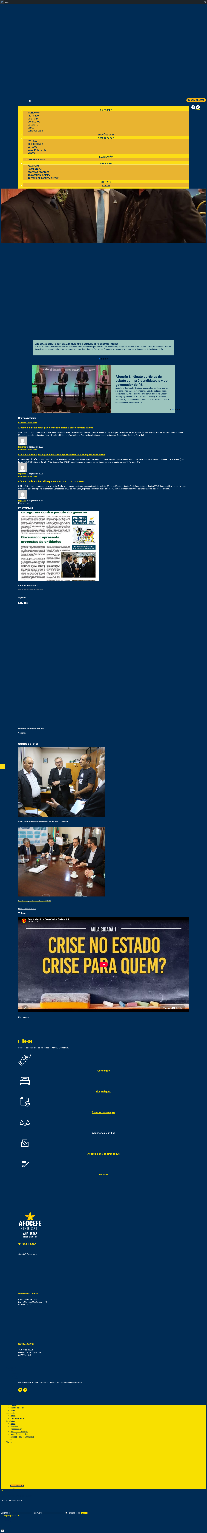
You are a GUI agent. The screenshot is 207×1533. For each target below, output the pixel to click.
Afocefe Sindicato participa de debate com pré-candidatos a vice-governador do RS (142, 381)
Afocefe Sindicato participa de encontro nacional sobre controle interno (55, 427)
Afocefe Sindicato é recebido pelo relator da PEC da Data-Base (51, 481)
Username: (5, 1513)
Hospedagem (35, 169)
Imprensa (22, 447)
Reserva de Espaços (38, 172)
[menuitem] (2, 2)
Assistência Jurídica (39, 175)
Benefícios (106, 163)
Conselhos (34, 122)
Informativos (35, 144)
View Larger (61, 780)
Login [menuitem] (7, 2)
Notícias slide (31, 423)
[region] (103, 275)
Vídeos (31, 153)
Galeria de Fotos (37, 150)
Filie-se (106, 185)
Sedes (31, 128)
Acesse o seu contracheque (43, 178)
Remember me (74, 1513)
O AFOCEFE (106, 110)
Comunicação (106, 138)
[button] (99, 359)
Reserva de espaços (103, 1112)
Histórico (33, 116)
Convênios (33, 166)
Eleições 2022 (35, 131)
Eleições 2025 (106, 134)
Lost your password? (11, 1515)
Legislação (106, 156)
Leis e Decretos (36, 159)
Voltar (13, 1371)
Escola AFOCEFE (196, 100)
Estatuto (33, 125)
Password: (37, 1513)
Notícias (32, 141)
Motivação (34, 113)
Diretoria (33, 119)
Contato (106, 182)
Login (197, 109)
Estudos (32, 147)
